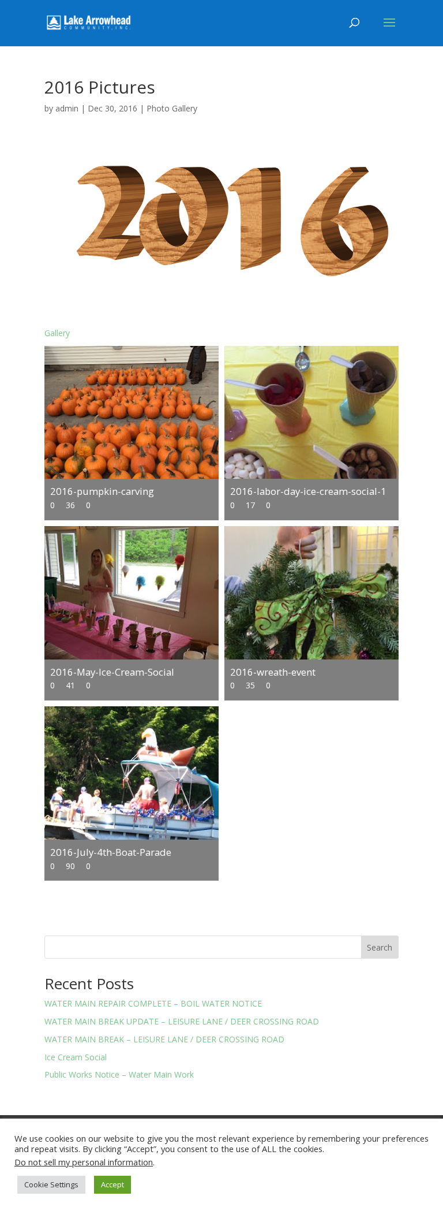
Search (379, 947)
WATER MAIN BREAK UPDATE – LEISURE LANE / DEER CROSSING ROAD (181, 1021)
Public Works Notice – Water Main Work (119, 1074)
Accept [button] (112, 1184)
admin (66, 108)
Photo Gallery (172, 108)
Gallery (57, 332)
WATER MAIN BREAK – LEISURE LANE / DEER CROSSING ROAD (164, 1039)
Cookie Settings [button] (51, 1184)
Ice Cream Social (75, 1057)
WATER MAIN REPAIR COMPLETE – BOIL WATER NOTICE (153, 1003)
